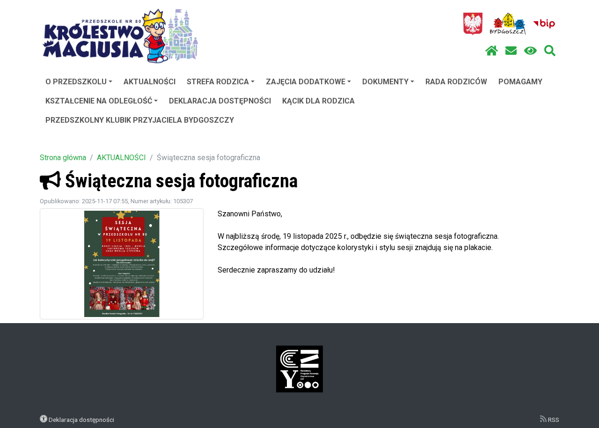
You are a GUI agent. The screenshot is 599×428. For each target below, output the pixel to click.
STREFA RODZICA (218, 81)
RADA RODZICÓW (456, 81)
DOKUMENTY (385, 81)
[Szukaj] (550, 51)
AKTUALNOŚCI (149, 81)
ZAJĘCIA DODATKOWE (305, 81)
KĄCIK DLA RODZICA (318, 100)
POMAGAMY (520, 81)
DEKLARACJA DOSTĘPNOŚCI (220, 100)
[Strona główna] (492, 51)
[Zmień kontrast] (530, 51)
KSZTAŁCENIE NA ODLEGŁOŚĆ (98, 100)
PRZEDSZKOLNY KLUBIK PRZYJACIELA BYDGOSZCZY (139, 120)
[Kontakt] (511, 51)
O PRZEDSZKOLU (76, 81)
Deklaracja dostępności (81, 419)
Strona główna (63, 157)
